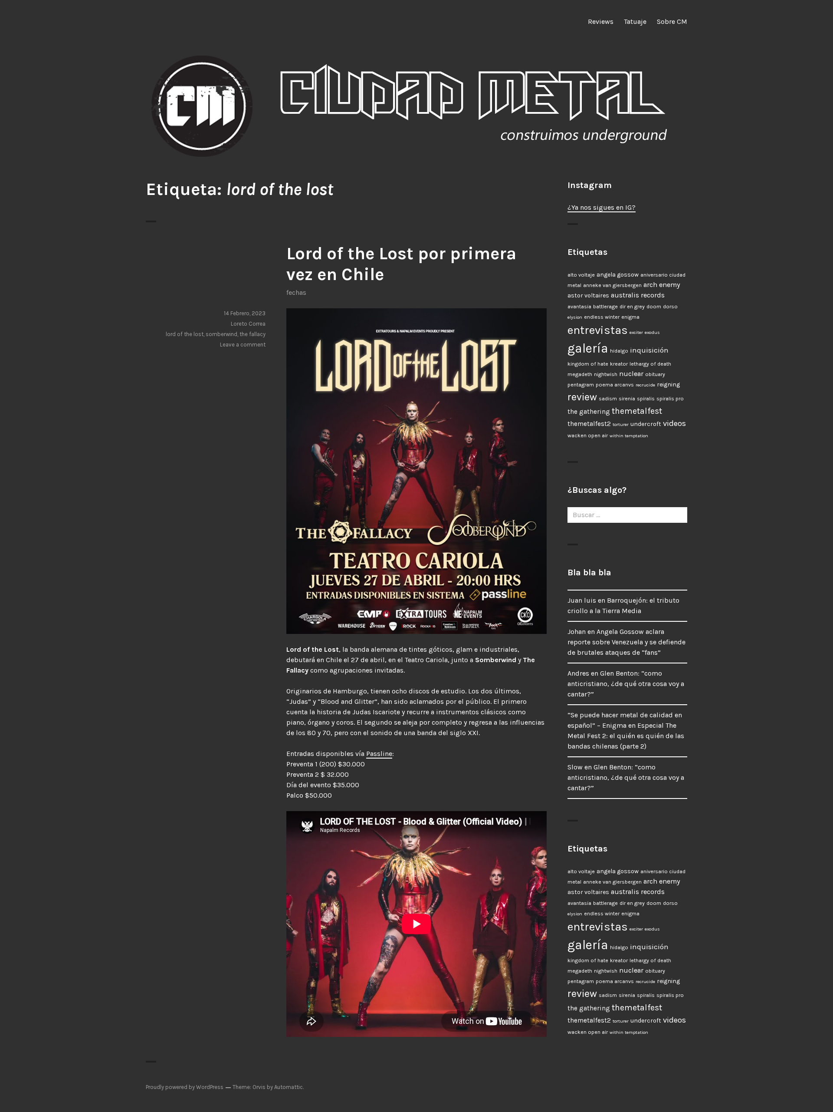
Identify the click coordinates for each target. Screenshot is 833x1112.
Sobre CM (672, 21)
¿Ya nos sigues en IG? (601, 207)
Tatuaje (635, 21)
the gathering (588, 412)
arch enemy (661, 284)
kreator (619, 364)
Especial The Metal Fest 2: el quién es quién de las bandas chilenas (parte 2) (625, 735)
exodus (652, 332)
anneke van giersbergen (612, 285)
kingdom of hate (587, 364)
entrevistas (597, 330)
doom (653, 307)
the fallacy (252, 334)
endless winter (602, 317)
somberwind (221, 334)
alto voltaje (581, 275)
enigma (630, 317)
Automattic (288, 1087)
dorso (670, 307)
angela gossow (618, 274)
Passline (379, 753)
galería (587, 348)
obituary (655, 374)
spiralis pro (670, 399)
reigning (668, 384)
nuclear (631, 374)
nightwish (605, 374)
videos (674, 423)
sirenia (627, 399)
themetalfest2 (589, 424)
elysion (574, 317)
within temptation (629, 436)
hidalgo (619, 351)
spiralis (646, 399)
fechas (296, 292)
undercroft (645, 424)
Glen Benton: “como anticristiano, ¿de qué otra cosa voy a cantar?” (625, 683)
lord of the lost (184, 334)
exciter (636, 332)
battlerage (605, 307)
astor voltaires (588, 295)
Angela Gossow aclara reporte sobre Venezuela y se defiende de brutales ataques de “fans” (626, 642)
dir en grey (632, 307)
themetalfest (637, 411)
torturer (621, 424)
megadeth (579, 374)
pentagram (580, 385)
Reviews (600, 21)
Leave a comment (243, 344)
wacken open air (587, 435)
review (582, 397)
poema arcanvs (615, 385)
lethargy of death (650, 364)
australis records (638, 295)
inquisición (649, 350)
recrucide (645, 385)
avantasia (579, 307)
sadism (608, 399)
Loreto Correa (248, 323)
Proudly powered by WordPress (184, 1087)
